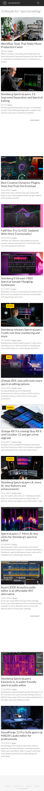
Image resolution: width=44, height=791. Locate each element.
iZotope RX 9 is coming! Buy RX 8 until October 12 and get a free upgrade (21, 434)
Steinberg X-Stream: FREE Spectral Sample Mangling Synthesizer (17, 281)
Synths (13, 289)
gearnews (14, 3)
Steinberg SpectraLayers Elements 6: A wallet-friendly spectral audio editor (18, 682)
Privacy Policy (19, 786)
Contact (37, 786)
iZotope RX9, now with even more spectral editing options (21, 382)
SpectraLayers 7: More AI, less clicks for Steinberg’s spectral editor (19, 537)
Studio (10, 51)
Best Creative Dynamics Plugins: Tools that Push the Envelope (20, 184)
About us (8, 786)
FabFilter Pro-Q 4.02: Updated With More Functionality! (20, 232)
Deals (19, 340)
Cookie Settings (22, 789)
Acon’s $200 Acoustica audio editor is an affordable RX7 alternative (18, 591)
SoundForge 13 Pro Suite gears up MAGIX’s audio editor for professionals (21, 735)
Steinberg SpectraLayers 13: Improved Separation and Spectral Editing (22, 97)
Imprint (29, 786)
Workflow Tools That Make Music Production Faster (21, 45)
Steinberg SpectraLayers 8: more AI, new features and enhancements (21, 486)
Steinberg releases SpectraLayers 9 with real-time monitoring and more (21, 333)
